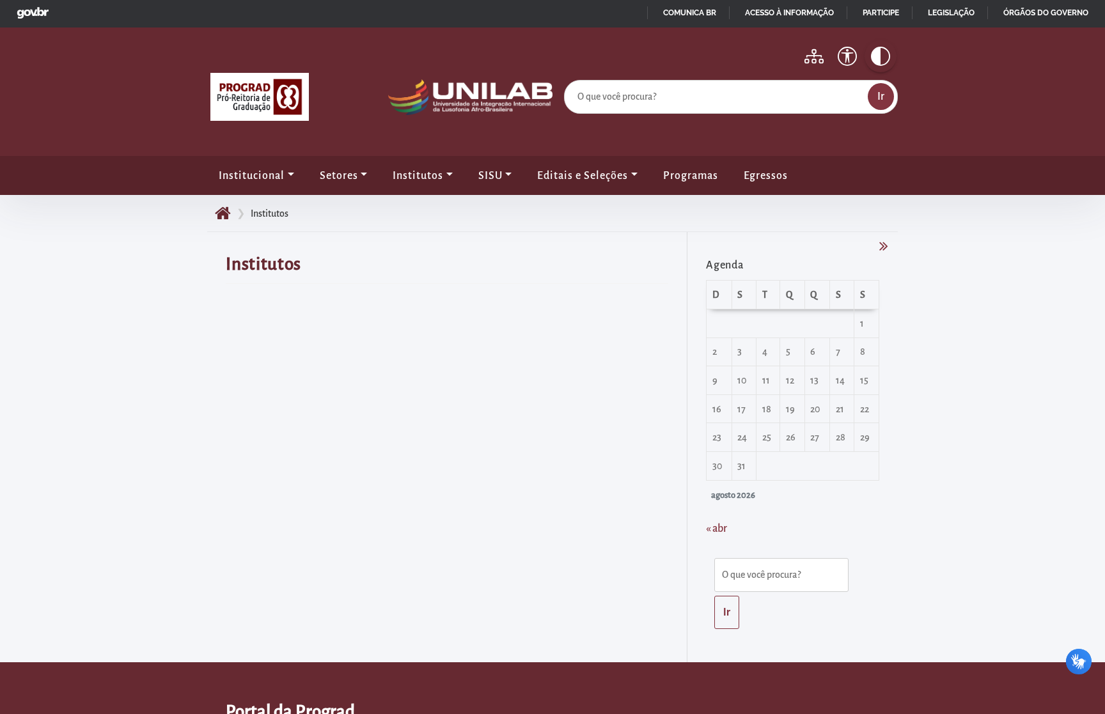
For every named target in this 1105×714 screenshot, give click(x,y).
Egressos (766, 176)
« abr (716, 528)
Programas (690, 176)
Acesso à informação (789, 12)
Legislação (951, 12)
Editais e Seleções (582, 176)
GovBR (30, 9)
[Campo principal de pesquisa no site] (567, 77)
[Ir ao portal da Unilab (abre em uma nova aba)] (470, 100)
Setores (339, 176)
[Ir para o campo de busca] (784, 577)
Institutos (418, 176)
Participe (881, 12)
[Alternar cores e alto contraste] (881, 56)
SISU (490, 176)
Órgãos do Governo (1045, 12)
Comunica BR (689, 12)
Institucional (252, 176)
